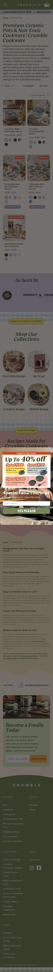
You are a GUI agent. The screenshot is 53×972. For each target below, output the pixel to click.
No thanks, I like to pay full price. (26, 518)
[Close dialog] (51, 449)
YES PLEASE (26, 511)
